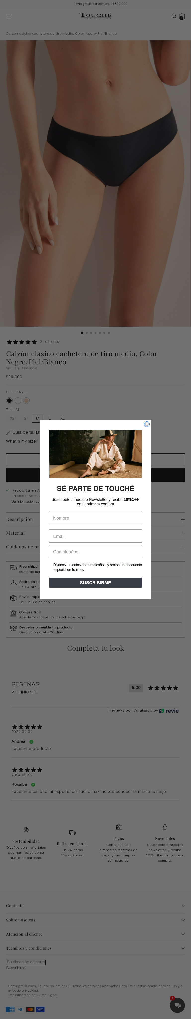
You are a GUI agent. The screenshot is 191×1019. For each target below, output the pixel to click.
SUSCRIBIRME (95, 582)
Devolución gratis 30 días (41, 632)
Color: (17, 392)
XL (62, 419)
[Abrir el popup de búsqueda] (171, 16)
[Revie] (168, 711)
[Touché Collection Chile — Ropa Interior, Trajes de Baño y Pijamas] (95, 16)
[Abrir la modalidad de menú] (9, 16)
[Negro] (9, 400)
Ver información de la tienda (32, 502)
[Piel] (26, 400)
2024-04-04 (22, 732)
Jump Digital (47, 995)
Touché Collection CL (54, 986)
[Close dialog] (146, 424)
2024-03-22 (22, 775)
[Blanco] (18, 400)
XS (12, 419)
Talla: (12, 410)
